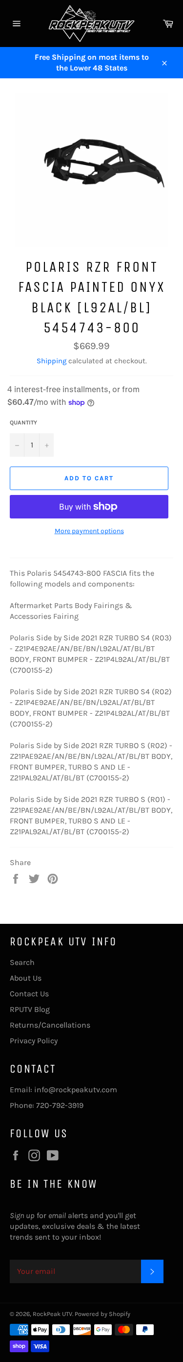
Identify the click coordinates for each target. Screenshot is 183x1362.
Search (22, 962)
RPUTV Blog (30, 1009)
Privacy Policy (34, 1040)
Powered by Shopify (102, 1313)
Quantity (23, 422)
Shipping (51, 360)
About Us (25, 978)
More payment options (89, 531)
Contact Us (29, 993)
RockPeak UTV (52, 1313)
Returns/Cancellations (50, 1025)
